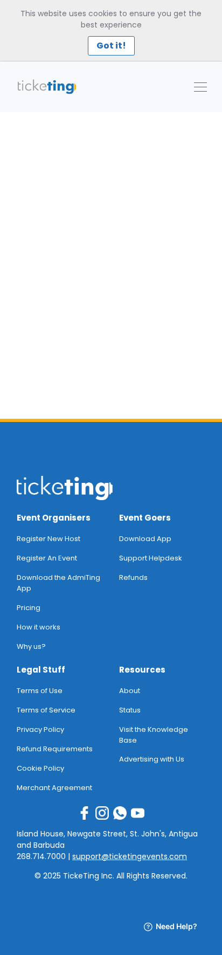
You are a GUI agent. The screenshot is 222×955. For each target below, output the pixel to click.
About (129, 691)
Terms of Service (46, 710)
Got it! (111, 45)
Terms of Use (40, 691)
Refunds (133, 577)
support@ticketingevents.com (129, 856)
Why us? (31, 646)
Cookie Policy (40, 768)
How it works (38, 627)
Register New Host (48, 539)
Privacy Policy (40, 729)
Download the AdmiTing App (58, 582)
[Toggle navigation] (200, 87)
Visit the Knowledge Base (153, 734)
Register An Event (47, 558)
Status (130, 710)
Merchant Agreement (54, 788)
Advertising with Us (151, 759)
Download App (145, 539)
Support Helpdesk (150, 558)
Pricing (28, 608)
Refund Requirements (55, 749)
